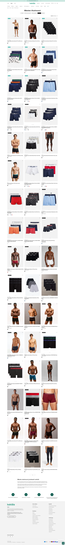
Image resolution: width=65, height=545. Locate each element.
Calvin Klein (25, 68)
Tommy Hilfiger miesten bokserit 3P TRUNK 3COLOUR (49, 412)
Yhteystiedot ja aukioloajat (52, 505)
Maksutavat (50, 527)
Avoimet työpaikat (51, 507)
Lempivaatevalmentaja (52, 512)
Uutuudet (8, 6)
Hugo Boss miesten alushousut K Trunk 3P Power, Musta (15, 155)
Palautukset (50, 526)
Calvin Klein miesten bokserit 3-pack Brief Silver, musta (32, 469)
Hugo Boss (8, 154)
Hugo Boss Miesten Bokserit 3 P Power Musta (30, 269)
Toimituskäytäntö (18, 542)
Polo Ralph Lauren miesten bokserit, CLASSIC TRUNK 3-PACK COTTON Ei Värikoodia (15, 241)
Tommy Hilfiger (8, 325)
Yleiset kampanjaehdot (52, 530)
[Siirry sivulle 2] (35, 475)
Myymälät (42, 3)
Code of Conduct (34, 523)
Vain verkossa (37, 6)
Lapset (15, 3)
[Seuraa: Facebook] (8, 536)
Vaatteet (12, 6)
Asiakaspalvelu (51, 519)
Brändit (45, 6)
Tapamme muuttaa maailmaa (36, 515)
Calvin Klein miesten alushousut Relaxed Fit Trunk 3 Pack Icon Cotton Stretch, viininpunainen (32, 70)
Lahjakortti (50, 531)
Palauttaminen (14, 542)
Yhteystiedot (23, 542)
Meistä (33, 512)
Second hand (50, 511)
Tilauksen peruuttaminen (52, 523)
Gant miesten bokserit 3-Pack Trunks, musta (13, 183)
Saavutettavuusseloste (35, 522)
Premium (41, 6)
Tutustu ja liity (34, 505)
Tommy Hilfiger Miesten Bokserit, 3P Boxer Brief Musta (15, 297)
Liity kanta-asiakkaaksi (12, 516)
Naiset (8, 3)
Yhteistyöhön (51, 509)
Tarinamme (34, 514)
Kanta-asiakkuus (47, 3)
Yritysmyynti (50, 508)
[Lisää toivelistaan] (23, 18)
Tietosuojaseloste (9, 542)
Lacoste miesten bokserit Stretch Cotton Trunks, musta (49, 155)
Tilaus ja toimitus (51, 522)
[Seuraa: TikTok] (12, 536)
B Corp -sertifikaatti (35, 518)
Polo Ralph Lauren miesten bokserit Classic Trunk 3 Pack (32, 155)
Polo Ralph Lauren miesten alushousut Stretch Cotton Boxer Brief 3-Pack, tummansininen (49, 70)
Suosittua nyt (32, 6)
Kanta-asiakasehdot (35, 507)
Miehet (11, 3)
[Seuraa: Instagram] (10, 536)
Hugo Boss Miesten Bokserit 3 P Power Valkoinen (14, 469)
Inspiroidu (38, 3)
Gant (7, 182)
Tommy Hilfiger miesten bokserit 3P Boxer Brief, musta (32, 383)
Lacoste (42, 154)
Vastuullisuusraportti (35, 519)
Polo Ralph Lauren (9, 68)
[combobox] (53, 3)
